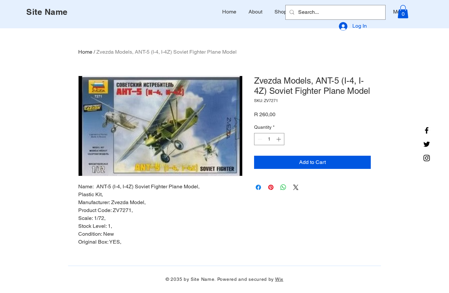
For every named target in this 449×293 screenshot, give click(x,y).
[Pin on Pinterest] (271, 187)
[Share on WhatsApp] (283, 187)
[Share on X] (296, 187)
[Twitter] (426, 144)
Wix (279, 279)
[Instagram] (426, 158)
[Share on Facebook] (258, 187)
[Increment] (279, 139)
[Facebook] (426, 130)
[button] (403, 11)
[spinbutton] (269, 139)
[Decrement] (259, 139)
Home (85, 52)
